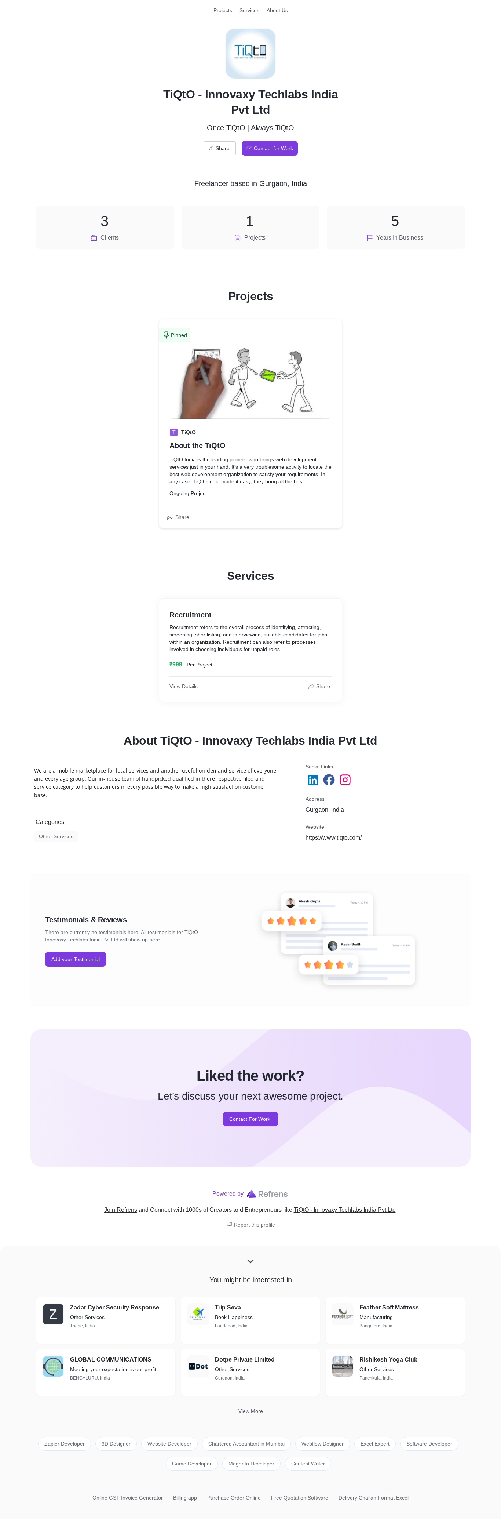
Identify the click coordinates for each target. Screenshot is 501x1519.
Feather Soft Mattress (389, 1307)
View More (250, 1411)
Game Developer (192, 1464)
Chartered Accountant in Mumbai (246, 1444)
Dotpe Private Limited (245, 1359)
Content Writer (308, 1464)
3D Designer (116, 1444)
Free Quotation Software (299, 1498)
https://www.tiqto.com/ (334, 838)
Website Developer (169, 1444)
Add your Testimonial (75, 959)
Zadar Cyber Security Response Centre (119, 1307)
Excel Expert (375, 1444)
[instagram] (345, 780)
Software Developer (429, 1444)
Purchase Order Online (234, 1498)
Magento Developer (251, 1464)
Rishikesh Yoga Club (388, 1359)
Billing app (185, 1498)
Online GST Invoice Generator (127, 1498)
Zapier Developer (64, 1444)
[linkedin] (313, 780)
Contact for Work (273, 148)
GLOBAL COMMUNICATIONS (110, 1359)
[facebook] (329, 780)
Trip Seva (228, 1307)
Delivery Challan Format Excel (374, 1498)
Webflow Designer (322, 1444)
